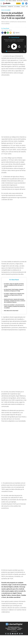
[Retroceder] (8, 46)
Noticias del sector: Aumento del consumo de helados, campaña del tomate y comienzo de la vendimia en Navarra (14, 301)
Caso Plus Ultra (20, 0)
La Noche (23, 6)
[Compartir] (2, 33)
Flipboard (17, 634)
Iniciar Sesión (26, 3)
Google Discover (15, 634)
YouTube (13, 634)
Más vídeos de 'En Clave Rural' (11, 310)
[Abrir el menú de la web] (1, 3)
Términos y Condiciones (11, 628)
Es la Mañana (17, 6)
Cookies (20, 628)
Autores (19, 629)
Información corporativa (13, 627)
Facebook (6, 634)
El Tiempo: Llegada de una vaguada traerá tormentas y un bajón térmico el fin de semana (14, 295)
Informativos (10, 6)
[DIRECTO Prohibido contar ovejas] (23, 3)
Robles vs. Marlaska (12, 0)
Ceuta (7, 0)
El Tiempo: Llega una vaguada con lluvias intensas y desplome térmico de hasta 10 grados (14, 285)
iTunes (22, 634)
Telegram (20, 634)
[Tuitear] (5, 33)
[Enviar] (8, 33)
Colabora (18, 3)
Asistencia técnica (11, 629)
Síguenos (17, 32)
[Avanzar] (19, 46)
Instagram (10, 634)
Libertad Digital (14, 624)
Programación (3, 6)
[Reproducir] (14, 46)
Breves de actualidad (5, 10)
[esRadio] (7, 3)
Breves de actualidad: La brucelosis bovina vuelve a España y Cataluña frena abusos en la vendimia (14, 306)
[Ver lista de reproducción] (24, 51)
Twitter (8, 634)
